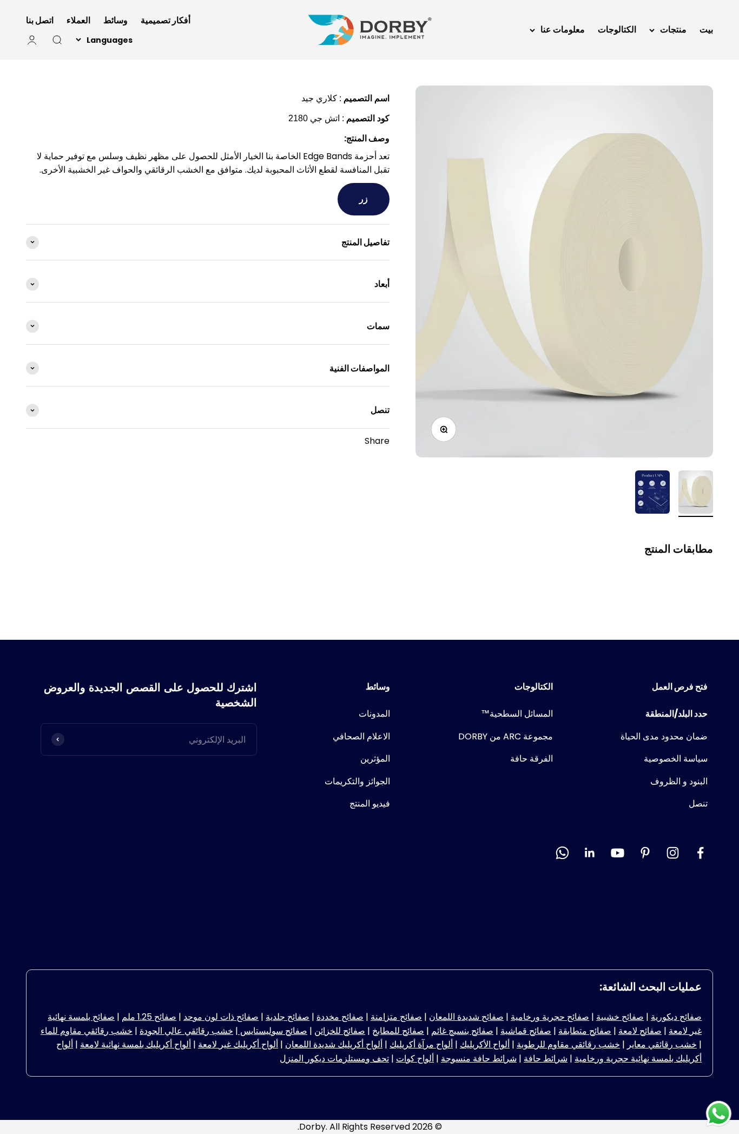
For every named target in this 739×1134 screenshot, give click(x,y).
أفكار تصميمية (165, 20)
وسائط (115, 20)
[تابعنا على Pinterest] (645, 852)
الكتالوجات (617, 29)
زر (363, 199)
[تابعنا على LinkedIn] (590, 852)
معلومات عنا (562, 29)
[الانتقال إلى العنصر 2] (652, 493)
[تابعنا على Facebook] (700, 852)
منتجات (673, 29)
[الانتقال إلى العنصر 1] (695, 493)
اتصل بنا (40, 20)
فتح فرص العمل (680, 686)
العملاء (78, 20)
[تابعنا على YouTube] (617, 852)
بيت (706, 29)
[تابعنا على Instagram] (672, 852)
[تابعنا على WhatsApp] (562, 852)
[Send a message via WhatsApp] (719, 1114)
